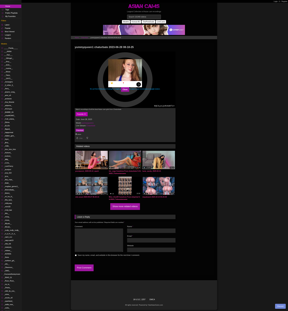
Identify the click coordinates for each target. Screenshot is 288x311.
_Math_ (7, 183)
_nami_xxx (8, 237)
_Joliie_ (7, 146)
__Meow (7, 72)
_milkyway (8, 203)
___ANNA (7, 51)
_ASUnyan (8, 109)
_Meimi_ (7, 193)
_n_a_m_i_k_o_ (10, 234)
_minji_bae (8, 210)
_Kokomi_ (7, 153)
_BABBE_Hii (8, 112)
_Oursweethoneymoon (11, 274)
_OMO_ (7, 271)
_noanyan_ (8, 247)
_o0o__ (6, 264)
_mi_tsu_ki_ (8, 196)
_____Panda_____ (11, 48)
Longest (8, 35)
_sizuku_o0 (8, 298)
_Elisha (6, 122)
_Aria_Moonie (9, 102)
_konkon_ (7, 156)
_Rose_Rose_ (9, 281)
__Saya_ (7, 75)
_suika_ (7, 308)
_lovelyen (7, 169)
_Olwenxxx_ (8, 267)
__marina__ (8, 68)
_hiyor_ (6, 139)
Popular (7, 28)
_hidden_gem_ (9, 136)
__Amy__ (7, 62)
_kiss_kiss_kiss (10, 149)
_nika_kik (7, 244)
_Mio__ (6, 213)
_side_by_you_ (9, 291)
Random (8, 38)
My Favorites (10, 16)
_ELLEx (7, 126)
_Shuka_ (7, 288)
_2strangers (8, 82)
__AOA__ (7, 65)
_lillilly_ (6, 159)
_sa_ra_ (7, 284)
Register (284, 1)
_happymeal (8, 132)
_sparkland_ (8, 301)
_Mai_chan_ (8, 180)
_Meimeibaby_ (9, 190)
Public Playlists (11, 13)
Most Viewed (9, 31)
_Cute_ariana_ (9, 119)
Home (7, 6)
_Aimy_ (7, 88)
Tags (7, 10)
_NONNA (7, 254)
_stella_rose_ (9, 304)
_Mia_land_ (8, 200)
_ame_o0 (7, 95)
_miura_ (7, 220)
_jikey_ (6, 142)
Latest (7, 25)
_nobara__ (8, 250)
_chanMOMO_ (9, 115)
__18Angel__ (9, 58)
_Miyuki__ (8, 223)
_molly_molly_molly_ (11, 230)
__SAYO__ (8, 78)
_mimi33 (7, 207)
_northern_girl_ (9, 261)
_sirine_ (7, 294)
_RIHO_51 (8, 277)
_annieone (8, 99)
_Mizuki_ (7, 227)
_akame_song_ (9, 92)
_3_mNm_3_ (9, 85)
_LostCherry (8, 166)
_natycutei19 (8, 240)
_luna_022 (8, 173)
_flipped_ (7, 129)
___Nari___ (8, 55)
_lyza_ (6, 176)
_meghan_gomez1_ (11, 186)
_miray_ (7, 217)
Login (276, 1)
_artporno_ (8, 105)
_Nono (6, 257)
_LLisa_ (7, 163)
